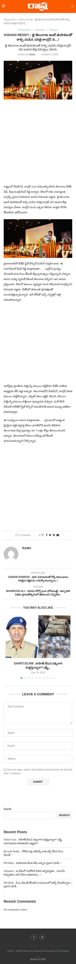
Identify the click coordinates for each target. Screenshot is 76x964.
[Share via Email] (57, 535)
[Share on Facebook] (46, 535)
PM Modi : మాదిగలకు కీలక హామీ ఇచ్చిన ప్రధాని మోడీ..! (32, 863)
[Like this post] (42, 535)
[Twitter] (42, 937)
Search (7, 809)
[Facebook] (34, 937)
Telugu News (10, 19)
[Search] (72, 6)
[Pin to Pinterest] (54, 535)
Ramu (32, 54)
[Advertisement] (38, 144)
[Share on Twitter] (50, 535)
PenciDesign (63, 951)
